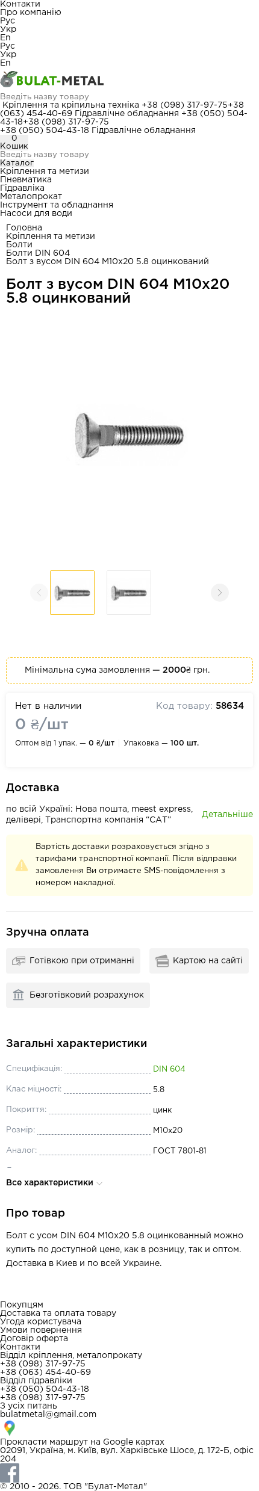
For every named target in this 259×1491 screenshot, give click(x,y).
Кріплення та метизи (44, 171)
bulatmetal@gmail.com (48, 1414)
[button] (220, 593)
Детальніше (227, 814)
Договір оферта (34, 1338)
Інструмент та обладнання (56, 205)
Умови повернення (41, 1330)
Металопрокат (31, 196)
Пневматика (26, 180)
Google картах (133, 1442)
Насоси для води (36, 213)
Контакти (20, 4)
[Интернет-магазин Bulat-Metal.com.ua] (129, 80)
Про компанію (30, 12)
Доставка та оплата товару (58, 1313)
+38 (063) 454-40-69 (45, 1372)
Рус (7, 21)
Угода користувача (40, 1322)
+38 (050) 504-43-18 (44, 130)
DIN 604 (169, 1069)
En (5, 38)
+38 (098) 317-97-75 (185, 105)
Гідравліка (22, 188)
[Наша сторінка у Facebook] (129, 1473)
